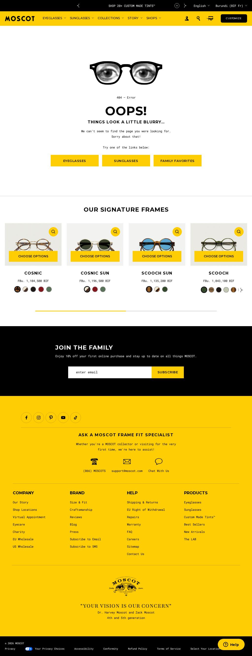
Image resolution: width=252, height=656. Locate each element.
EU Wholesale (23, 539)
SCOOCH (219, 273)
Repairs (133, 517)
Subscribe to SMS (83, 546)
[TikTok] (75, 417)
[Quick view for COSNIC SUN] (115, 231)
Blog (73, 524)
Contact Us (135, 554)
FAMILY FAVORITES (177, 161)
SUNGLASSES (126, 161)
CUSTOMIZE (233, 18)
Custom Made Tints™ (199, 517)
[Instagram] (38, 417)
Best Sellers (194, 524)
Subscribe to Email (85, 539)
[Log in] (187, 18)
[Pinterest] (51, 417)
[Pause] (177, 6)
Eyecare (19, 524)
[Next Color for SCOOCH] (242, 290)
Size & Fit (78, 502)
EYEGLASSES (74, 161)
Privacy (10, 648)
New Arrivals (194, 532)
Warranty (134, 524)
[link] (33, 244)
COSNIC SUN (95, 273)
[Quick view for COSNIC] (53, 231)
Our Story (20, 502)
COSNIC (33, 273)
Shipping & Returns (142, 502)
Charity (19, 532)
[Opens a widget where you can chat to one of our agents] (231, 645)
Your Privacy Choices (49, 648)
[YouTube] (63, 417)
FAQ (129, 532)
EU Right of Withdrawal (146, 509)
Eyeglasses (192, 502)
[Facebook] (26, 417)
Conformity (110, 648)
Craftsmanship (81, 509)
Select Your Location (205, 648)
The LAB (190, 539)
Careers (133, 539)
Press (74, 532)
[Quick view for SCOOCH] (239, 231)
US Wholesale (23, 546)
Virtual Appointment (29, 517)
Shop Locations (25, 509)
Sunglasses (192, 509)
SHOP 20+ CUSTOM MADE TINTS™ (132, 6)
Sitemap (133, 546)
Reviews (76, 517)
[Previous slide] (78, 5)
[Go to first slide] (185, 5)
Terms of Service (169, 648)
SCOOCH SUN (157, 273)
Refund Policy (137, 648)
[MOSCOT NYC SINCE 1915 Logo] (19, 18)
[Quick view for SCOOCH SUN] (177, 231)
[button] (198, 18)
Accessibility (84, 648)
